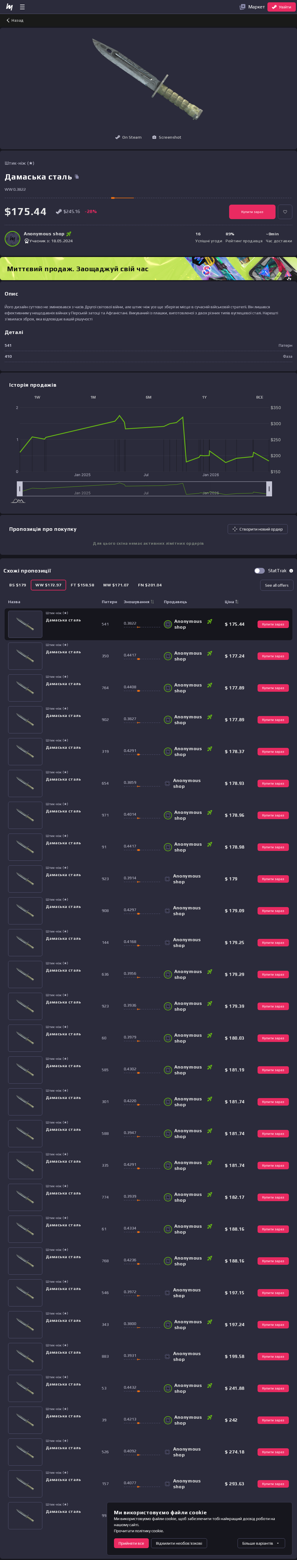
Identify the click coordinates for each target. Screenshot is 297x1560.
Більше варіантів (257, 1543)
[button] (166, 137)
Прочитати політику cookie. (139, 1530)
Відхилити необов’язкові (179, 1543)
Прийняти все (131, 1543)
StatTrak (277, 570)
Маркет (256, 7)
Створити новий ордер (261, 529)
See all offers (277, 585)
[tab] (18, 585)
